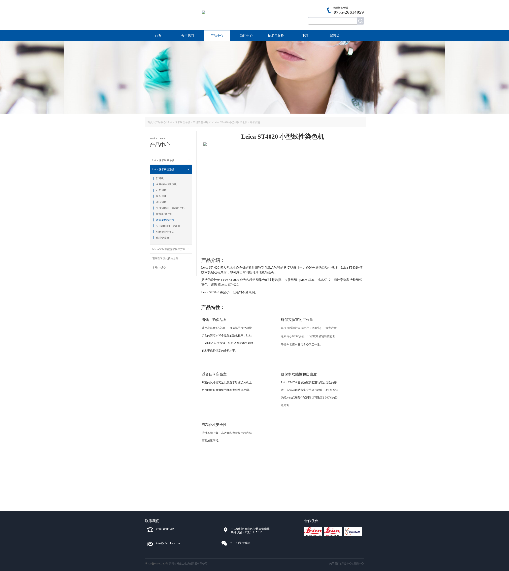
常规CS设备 (159, 267)
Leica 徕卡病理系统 (179, 122)
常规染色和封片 (165, 219)
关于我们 (187, 35)
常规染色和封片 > (203, 122)
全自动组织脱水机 (166, 184)
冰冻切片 (161, 202)
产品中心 (217, 35)
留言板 (334, 35)
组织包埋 (161, 196)
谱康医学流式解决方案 (165, 258)
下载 (305, 35)
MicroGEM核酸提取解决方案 (168, 249)
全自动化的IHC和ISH (168, 225)
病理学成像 (162, 237)
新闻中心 (246, 35)
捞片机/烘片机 (164, 213)
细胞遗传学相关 (165, 231)
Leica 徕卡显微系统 (163, 160)
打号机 (160, 178)
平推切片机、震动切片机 (170, 208)
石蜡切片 (161, 190)
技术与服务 (276, 35)
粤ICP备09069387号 (156, 563)
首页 (158, 35)
